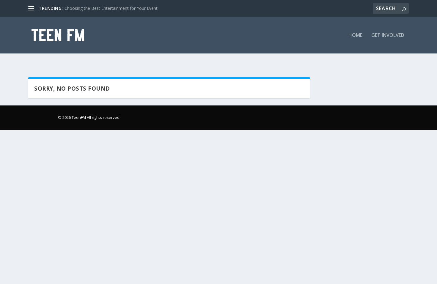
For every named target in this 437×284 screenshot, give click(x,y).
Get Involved (387, 35)
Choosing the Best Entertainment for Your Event (111, 8)
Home (355, 35)
